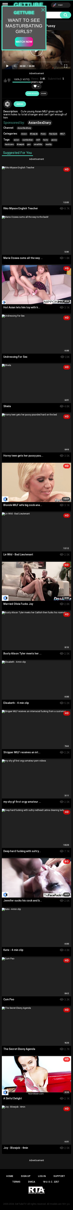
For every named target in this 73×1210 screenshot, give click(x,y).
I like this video (5, 80)
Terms (16, 1181)
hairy (45, 140)
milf (38, 140)
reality (49, 144)
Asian (24, 134)
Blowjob (33, 134)
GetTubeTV (21, 1204)
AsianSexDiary (39, 123)
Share (43, 93)
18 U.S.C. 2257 (51, 1181)
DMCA (31, 1181)
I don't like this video (9, 80)
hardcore (9, 144)
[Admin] (7, 104)
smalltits (38, 144)
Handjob (53, 134)
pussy (54, 140)
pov (29, 144)
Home (9, 1176)
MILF (62, 134)
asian (16, 140)
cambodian (27, 140)
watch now (24, 41)
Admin (19, 104)
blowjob (20, 144)
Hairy (43, 134)
